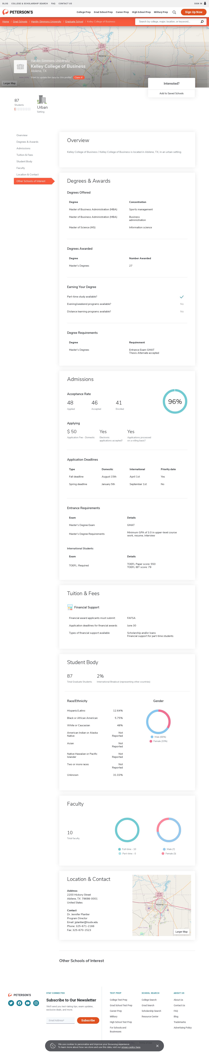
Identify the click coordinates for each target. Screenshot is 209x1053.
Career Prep (122, 12)
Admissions (23, 148)
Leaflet (170, 27)
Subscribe (88, 1020)
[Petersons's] (17, 12)
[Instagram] (36, 1003)
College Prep (84, 12)
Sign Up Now (193, 12)
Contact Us (179, 1005)
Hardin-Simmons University (46, 21)
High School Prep (141, 12)
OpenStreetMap (187, 27)
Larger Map (9, 83)
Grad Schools (20, 21)
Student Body (24, 161)
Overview (21, 135)
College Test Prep (118, 1000)
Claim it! (79, 77)
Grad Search (148, 1005)
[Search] (174, 12)
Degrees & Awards (27, 142)
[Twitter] (11, 1003)
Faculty (20, 168)
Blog (5, 3)
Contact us (65, 3)
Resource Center (150, 1016)
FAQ (53, 3)
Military (113, 1016)
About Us (178, 1000)
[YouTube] (28, 1003)
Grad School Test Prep (121, 1005)
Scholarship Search (151, 1011)
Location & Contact (27, 174)
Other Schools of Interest (30, 181)
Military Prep (161, 12)
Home (5, 21)
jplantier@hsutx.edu (86, 922)
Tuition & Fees (24, 155)
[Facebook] (19, 1003)
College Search (149, 1000)
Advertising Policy (183, 1027)
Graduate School (74, 21)
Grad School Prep (103, 12)
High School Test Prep (121, 1022)
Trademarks (180, 1022)
